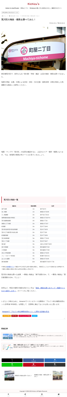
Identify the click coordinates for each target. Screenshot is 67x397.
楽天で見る (14, 315)
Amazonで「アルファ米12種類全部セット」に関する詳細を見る (25, 311)
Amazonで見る (7, 315)
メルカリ (34, 315)
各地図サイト (10, 266)
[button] (54, 365)
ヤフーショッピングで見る (24, 315)
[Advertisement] (33, 178)
